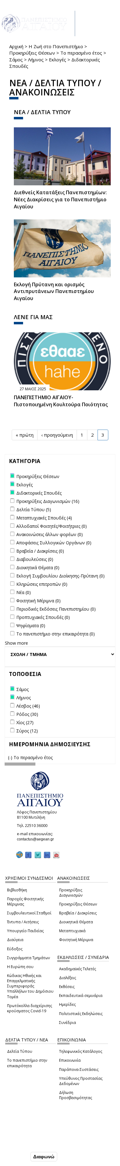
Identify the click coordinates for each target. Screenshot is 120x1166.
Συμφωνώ (16, 1156)
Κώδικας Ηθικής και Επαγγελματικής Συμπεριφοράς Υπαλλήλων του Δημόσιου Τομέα (30, 986)
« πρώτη (25, 435)
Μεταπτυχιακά (72, 930)
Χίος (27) (25, 722)
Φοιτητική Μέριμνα (76, 939)
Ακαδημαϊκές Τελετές (77, 968)
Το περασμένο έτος (81, 53)
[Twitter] (37, 854)
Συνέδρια (67, 1022)
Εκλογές (57, 59)
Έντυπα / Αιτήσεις (23, 922)
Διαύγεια (15, 939)
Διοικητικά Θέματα (76, 922)
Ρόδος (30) (27, 714)
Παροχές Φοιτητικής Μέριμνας (25, 901)
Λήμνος (36, 59)
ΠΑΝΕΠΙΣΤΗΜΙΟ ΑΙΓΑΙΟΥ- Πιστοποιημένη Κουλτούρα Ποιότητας (61, 401)
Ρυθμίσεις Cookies (25, 1144)
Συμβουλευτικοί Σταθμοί (29, 913)
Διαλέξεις (67, 977)
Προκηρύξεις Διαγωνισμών (70, 892)
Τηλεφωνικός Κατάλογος (80, 1051)
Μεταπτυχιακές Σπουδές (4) (44, 518)
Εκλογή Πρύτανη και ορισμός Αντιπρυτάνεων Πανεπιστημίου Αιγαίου (54, 291)
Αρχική (16, 46)
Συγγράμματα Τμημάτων (28, 957)
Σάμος (16, 59)
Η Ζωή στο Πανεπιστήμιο (56, 46)
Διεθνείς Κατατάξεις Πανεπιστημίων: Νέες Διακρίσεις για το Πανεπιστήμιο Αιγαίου (60, 199)
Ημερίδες (67, 1004)
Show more (16, 643)
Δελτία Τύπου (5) (33, 509)
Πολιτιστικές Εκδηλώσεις (80, 1013)
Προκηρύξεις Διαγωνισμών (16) (47, 501)
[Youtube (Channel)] (56, 854)
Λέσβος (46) (28, 706)
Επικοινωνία (70, 1060)
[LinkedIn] (47, 854)
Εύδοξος (14, 949)
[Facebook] (28, 854)
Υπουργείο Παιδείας (25, 930)
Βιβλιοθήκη (17, 890)
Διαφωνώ (43, 1156)
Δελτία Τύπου (19, 1051)
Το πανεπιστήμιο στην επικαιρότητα (27, 1063)
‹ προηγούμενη (57, 435)
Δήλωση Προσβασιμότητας (75, 1095)
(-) (11, 757)
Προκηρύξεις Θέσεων (32, 53)
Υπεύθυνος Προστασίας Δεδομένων (80, 1081)
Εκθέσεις (66, 986)
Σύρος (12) (27, 731)
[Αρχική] (37, 23)
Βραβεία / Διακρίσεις (78, 913)
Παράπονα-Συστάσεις (78, 1069)
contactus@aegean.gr (37, 839)
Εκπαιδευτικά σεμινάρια (80, 995)
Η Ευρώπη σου (20, 966)
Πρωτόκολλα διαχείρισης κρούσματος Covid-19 (29, 1008)
